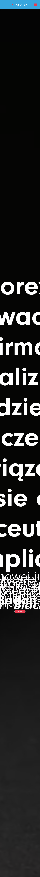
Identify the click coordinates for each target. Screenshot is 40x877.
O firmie (20, 27)
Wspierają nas (20, 48)
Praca (20, 41)
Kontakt (20, 69)
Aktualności (20, 62)
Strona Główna (20, 12)
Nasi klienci (20, 55)
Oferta (20, 34)
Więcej (20, 611)
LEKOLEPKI (20, 19)
